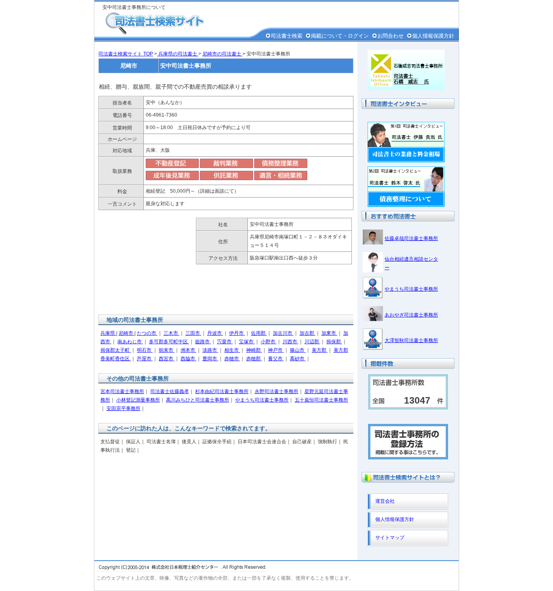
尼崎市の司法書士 (222, 54)
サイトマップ (389, 537)
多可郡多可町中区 (169, 341)
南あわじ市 (130, 341)
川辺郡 (312, 341)
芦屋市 (145, 358)
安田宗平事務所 (123, 408)
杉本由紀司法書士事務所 (222, 391)
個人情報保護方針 (433, 36)
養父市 (276, 358)
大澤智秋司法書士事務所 (411, 340)
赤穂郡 (254, 358)
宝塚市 (247, 341)
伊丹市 (237, 333)
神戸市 (276, 350)
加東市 (329, 333)
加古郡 (307, 333)
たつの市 (147, 333)
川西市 (290, 341)
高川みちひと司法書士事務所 (197, 400)
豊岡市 (210, 358)
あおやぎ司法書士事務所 (411, 315)
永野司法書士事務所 (276, 391)
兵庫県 (108, 333)
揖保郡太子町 (115, 350)
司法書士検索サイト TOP (125, 54)
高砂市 (298, 358)
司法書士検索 (286, 36)
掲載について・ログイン (340, 36)
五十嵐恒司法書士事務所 (321, 400)
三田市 (193, 333)
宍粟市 (225, 341)
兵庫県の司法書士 (177, 54)
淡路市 (210, 350)
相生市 (232, 350)
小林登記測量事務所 (138, 400)
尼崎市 (126, 333)
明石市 (145, 350)
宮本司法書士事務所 (122, 391)
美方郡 (320, 350)
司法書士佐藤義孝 (169, 391)
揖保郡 (334, 341)
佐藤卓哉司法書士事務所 (411, 238)
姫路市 (203, 341)
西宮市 (166, 358)
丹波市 (215, 333)
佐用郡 (259, 333)
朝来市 (166, 350)
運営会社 (385, 501)
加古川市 (283, 333)
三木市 (171, 333)
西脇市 (188, 358)
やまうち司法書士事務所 (262, 400)
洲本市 (188, 350)
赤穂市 (232, 358)
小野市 (268, 341)
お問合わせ (390, 36)
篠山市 (298, 350)
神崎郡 (254, 350)
